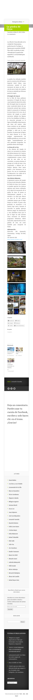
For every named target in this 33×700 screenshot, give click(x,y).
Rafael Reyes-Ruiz (14, 580)
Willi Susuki (12, 566)
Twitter (14, 388)
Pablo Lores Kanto (14, 526)
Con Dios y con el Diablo (15, 484)
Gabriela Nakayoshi (14, 562)
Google (8, 388)
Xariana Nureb (13, 505)
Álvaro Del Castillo (14, 576)
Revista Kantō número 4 (10, 352)
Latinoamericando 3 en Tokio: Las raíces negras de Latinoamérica (17, 657)
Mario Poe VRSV (13, 555)
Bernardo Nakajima (14, 573)
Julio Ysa (11, 544)
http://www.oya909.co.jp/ (14, 239)
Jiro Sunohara (13, 548)
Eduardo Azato (13, 559)
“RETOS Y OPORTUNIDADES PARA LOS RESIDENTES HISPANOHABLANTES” (16, 649)
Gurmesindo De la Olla (15, 487)
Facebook (11, 388)
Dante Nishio (12, 480)
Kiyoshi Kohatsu (13, 523)
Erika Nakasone (13, 534)
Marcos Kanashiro (14, 491)
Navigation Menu (17, 21)
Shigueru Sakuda (13, 498)
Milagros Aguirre (14, 501)
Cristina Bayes (13, 530)
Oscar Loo (11, 509)
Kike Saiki (11, 541)
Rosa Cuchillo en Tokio (15, 662)
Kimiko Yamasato (14, 551)
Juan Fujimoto (13, 512)
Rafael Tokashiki (13, 537)
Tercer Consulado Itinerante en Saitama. (10, 365)
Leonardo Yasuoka (14, 519)
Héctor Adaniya (13, 569)
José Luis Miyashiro (14, 516)
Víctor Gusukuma (14, 494)
